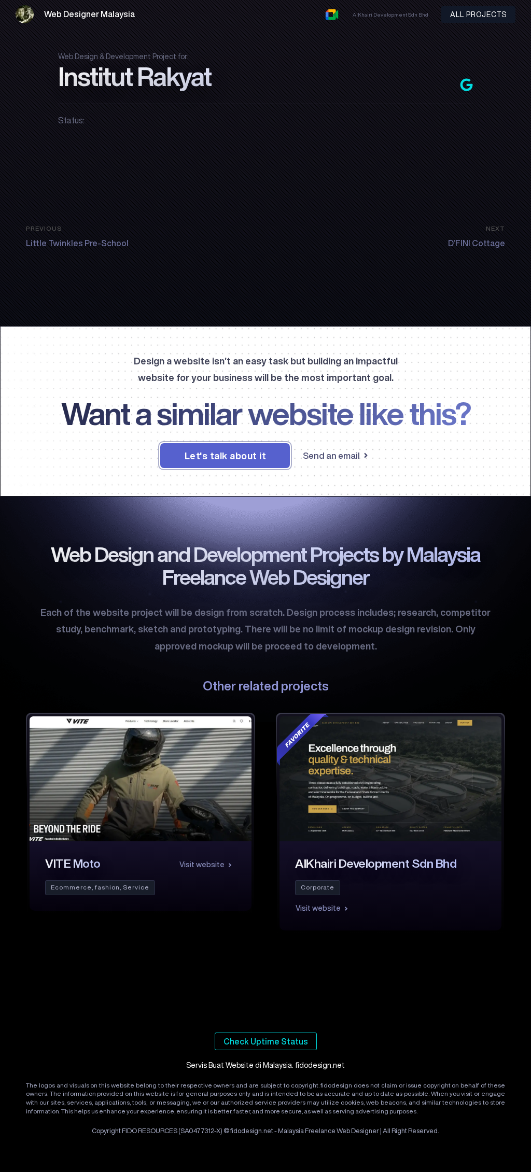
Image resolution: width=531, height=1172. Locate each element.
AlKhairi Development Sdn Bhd (390, 14)
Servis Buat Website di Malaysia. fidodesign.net (265, 1065)
